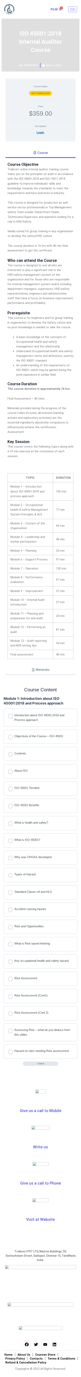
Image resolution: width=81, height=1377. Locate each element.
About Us (23, 1354)
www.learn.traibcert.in (40, 1226)
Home (8, 1354)
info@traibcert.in (22, 1153)
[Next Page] (56, 1064)
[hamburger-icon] (72, 9)
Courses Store (45, 1354)
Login (40, 132)
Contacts (36, 1358)
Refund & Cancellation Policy (25, 1362)
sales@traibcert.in (57, 1153)
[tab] (40, 153)
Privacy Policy (15, 1358)
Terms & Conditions (61, 1358)
